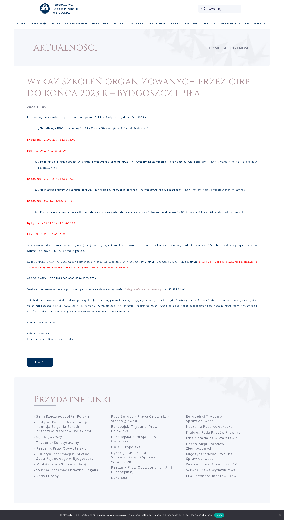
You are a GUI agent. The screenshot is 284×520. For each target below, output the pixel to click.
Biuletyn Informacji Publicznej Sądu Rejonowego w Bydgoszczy (64, 456)
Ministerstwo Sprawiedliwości (63, 464)
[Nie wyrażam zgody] (280, 515)
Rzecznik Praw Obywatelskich (62, 448)
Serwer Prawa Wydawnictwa (211, 470)
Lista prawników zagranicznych (86, 23)
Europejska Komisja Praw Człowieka (133, 439)
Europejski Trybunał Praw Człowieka (134, 428)
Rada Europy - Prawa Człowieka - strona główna (140, 418)
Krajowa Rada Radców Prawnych (214, 432)
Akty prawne (157, 23)
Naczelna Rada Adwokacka (209, 426)
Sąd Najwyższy (49, 437)
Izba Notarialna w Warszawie (212, 438)
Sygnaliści (260, 23)
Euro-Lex (119, 477)
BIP (247, 23)
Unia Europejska (126, 447)
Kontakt (209, 23)
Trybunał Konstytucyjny (57, 442)
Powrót (40, 362)
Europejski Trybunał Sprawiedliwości (204, 418)
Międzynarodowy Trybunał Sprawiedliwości (210, 456)
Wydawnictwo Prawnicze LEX (211, 464)
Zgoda (219, 515)
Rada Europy (47, 476)
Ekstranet (192, 23)
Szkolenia (137, 23)
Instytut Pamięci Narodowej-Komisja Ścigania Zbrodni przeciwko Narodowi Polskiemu (64, 426)
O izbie (21, 23)
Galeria (175, 23)
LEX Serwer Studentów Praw (211, 476)
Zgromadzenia (230, 23)
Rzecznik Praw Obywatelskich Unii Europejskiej (141, 469)
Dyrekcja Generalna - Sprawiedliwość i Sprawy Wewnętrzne (133, 457)
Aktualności (39, 23)
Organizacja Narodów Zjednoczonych (205, 446)
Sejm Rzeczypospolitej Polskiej (63, 416)
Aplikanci (119, 23)
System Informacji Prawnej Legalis (67, 470)
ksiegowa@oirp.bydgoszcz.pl (144, 289)
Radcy (56, 23)
